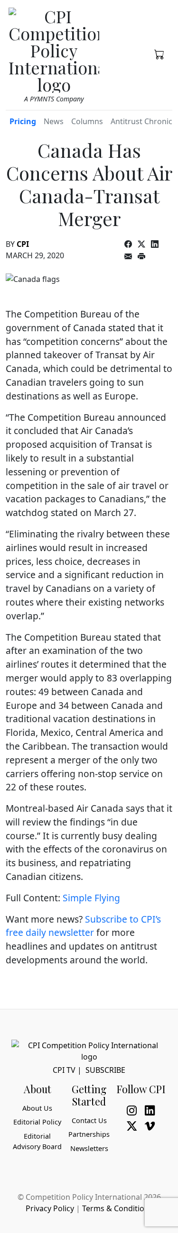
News (54, 121)
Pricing (22, 121)
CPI (23, 244)
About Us (37, 1108)
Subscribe (105, 1070)
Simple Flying (91, 897)
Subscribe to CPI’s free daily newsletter (83, 926)
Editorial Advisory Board (37, 1141)
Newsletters (89, 1148)
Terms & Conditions (117, 1208)
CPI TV (64, 1070)
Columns (87, 121)
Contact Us (89, 1120)
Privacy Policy (50, 1208)
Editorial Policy (37, 1121)
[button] (159, 53)
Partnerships (89, 1134)
